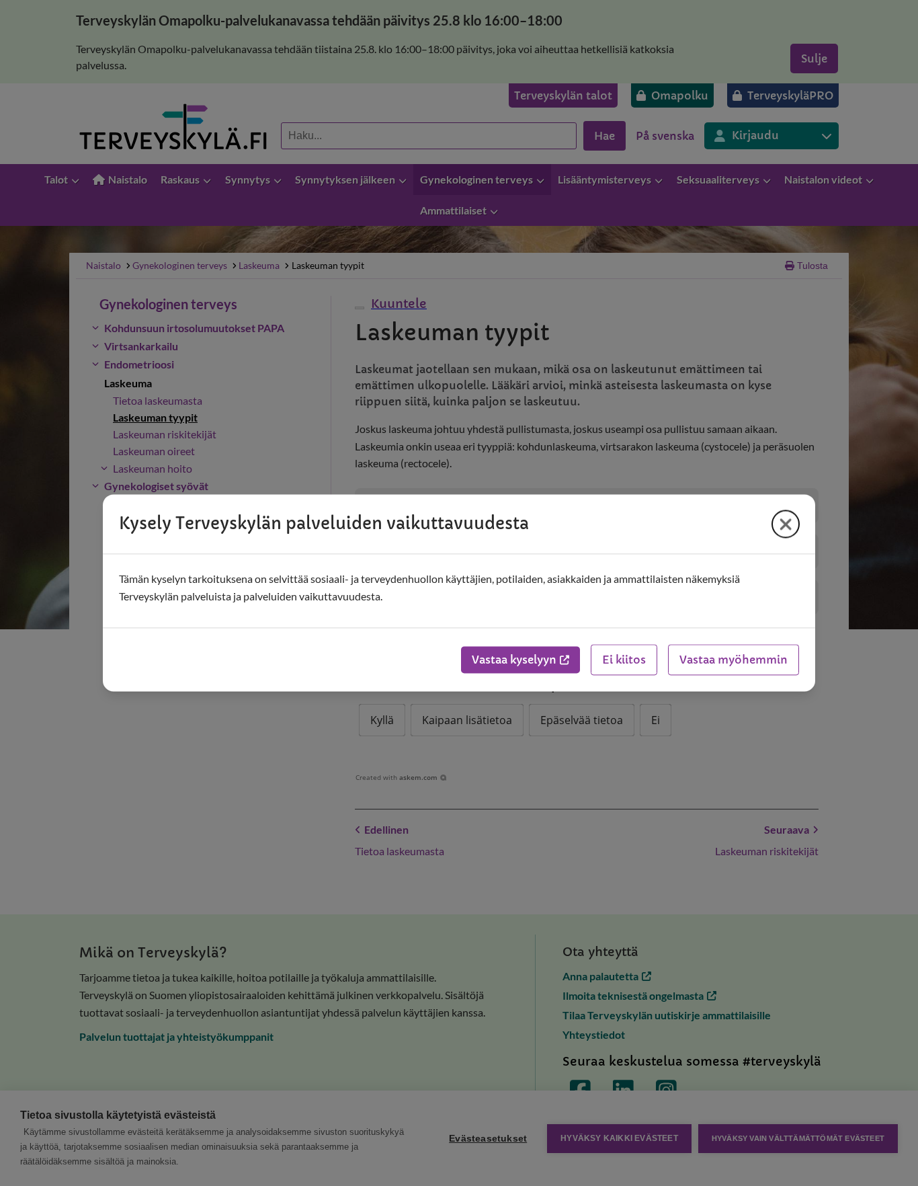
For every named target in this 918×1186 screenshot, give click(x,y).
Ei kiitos (624, 660)
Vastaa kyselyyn (514, 660)
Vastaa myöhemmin (733, 660)
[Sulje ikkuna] (785, 523)
